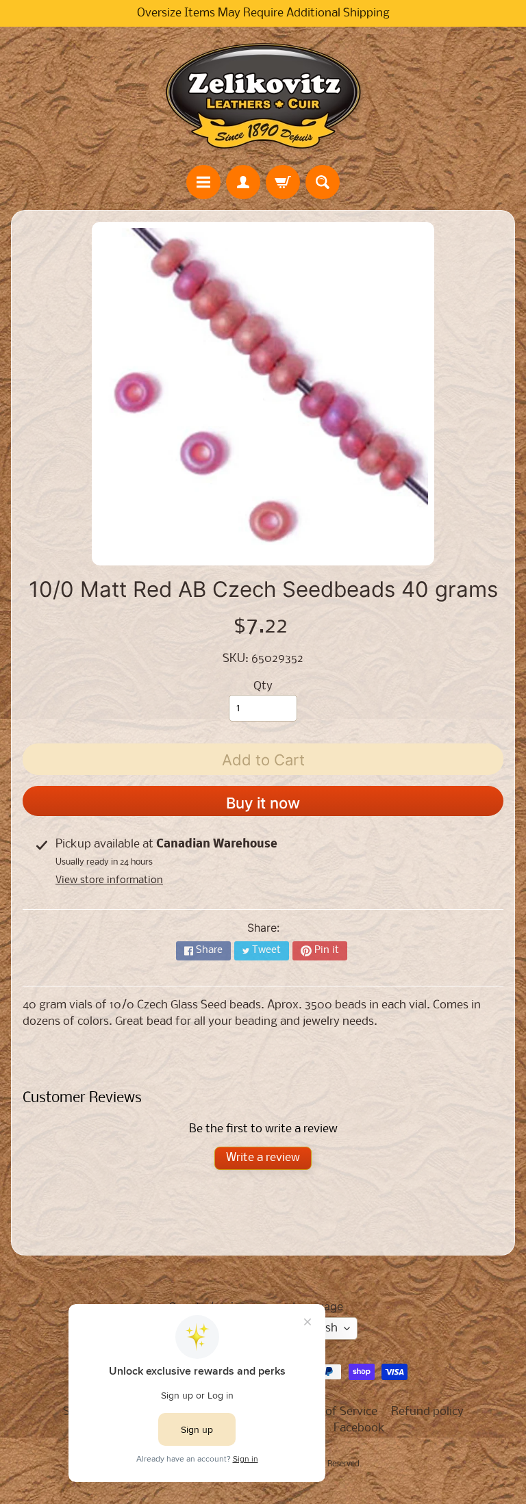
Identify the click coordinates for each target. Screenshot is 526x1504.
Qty (263, 686)
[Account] (243, 182)
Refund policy (427, 1411)
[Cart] (283, 182)
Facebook (359, 1428)
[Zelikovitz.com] (263, 96)
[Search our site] (322, 182)
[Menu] (203, 182)
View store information (109, 880)
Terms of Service (334, 1411)
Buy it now (263, 803)
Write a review (263, 1157)
